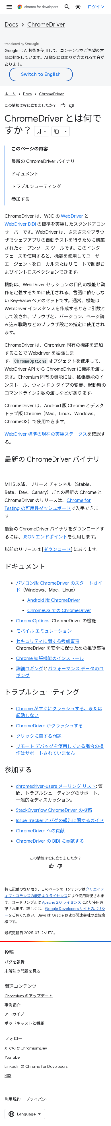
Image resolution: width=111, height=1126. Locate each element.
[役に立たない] (71, 105)
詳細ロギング (29, 669)
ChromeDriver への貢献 (40, 831)
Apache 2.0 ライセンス (61, 902)
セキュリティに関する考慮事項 (47, 641)
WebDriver (72, 216)
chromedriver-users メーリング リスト (56, 786)
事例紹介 (12, 1005)
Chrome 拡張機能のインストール (50, 658)
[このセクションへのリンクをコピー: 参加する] (37, 770)
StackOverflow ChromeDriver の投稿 (54, 810)
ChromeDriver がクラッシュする (49, 726)
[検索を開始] (67, 6)
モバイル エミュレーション (44, 631)
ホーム (10, 94)
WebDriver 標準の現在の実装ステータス (46, 434)
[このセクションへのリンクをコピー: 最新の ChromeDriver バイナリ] (10, 468)
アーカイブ (14, 1014)
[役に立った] (63, 105)
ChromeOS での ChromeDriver (59, 611)
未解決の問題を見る (22, 971)
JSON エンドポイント (45, 537)
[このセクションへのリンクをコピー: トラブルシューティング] (85, 692)
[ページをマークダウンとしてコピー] (57, 131)
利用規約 (12, 1099)
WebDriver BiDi (20, 224)
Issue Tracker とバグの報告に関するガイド (60, 821)
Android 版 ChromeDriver (53, 600)
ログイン (96, 6)
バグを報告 (14, 961)
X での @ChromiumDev (26, 1048)
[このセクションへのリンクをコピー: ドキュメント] (51, 567)
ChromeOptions (33, 621)
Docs (11, 24)
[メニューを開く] (9, 7)
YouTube (12, 1057)
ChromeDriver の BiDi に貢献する (50, 841)
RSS (8, 1075)
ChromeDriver (46, 24)
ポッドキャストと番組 (24, 1023)
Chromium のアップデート (29, 995)
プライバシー (38, 1099)
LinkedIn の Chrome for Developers (36, 1066)
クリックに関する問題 (38, 736)
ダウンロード (57, 549)
